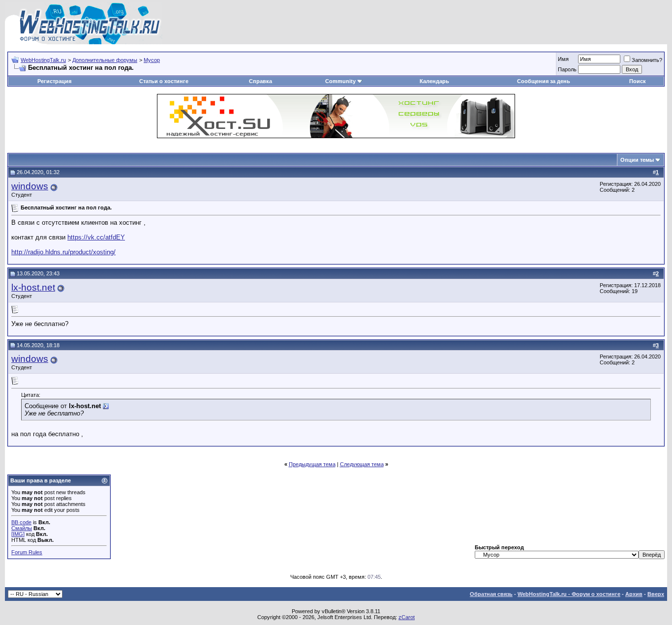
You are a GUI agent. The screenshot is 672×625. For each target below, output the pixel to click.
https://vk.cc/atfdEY (96, 237)
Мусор (152, 60)
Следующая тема (362, 464)
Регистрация (54, 81)
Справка (260, 81)
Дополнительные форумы (104, 60)
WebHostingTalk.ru (43, 60)
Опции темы (637, 160)
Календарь (434, 81)
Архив (633, 594)
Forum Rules (26, 552)
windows (29, 186)
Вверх (655, 594)
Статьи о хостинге (163, 81)
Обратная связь (491, 594)
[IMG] (18, 534)
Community (340, 81)
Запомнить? (647, 60)
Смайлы (21, 528)
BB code (21, 522)
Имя (563, 59)
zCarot (406, 617)
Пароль (567, 69)
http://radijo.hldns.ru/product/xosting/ (63, 252)
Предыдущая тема (312, 464)
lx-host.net (33, 287)
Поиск (637, 81)
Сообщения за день (543, 81)
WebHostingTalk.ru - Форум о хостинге (569, 594)
